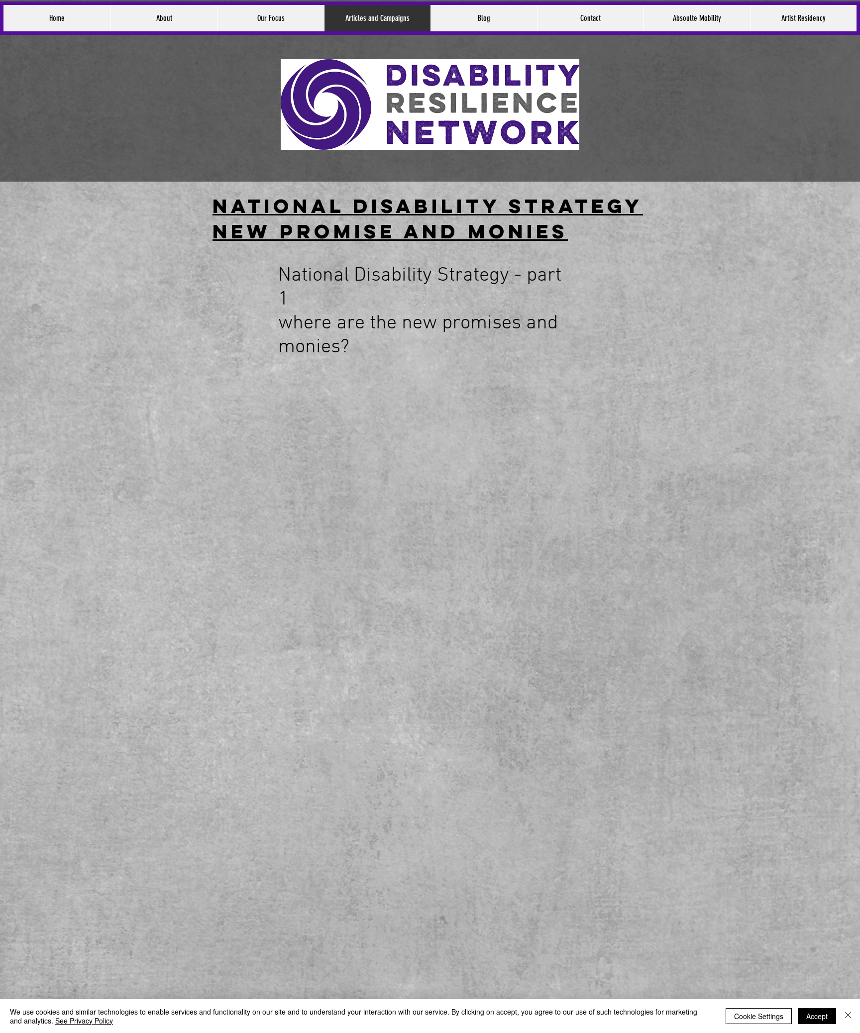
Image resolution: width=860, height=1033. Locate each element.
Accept (817, 1016)
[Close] (848, 1016)
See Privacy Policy (84, 1021)
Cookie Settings (758, 1016)
